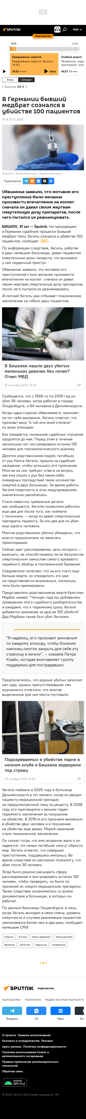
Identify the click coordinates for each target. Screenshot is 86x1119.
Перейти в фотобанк (50, 173)
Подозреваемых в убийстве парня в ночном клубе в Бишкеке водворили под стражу (43, 765)
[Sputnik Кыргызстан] (12, 31)
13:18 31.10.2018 (12, 119)
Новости (9, 936)
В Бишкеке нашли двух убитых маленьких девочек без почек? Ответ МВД (37, 371)
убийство (25, 944)
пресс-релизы (12, 1046)
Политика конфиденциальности (44, 1046)
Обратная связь (12, 1071)
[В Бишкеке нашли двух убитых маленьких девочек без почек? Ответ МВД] (43, 333)
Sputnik (9, 173)
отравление (58, 944)
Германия (9, 944)
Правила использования (34, 1035)
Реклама (47, 1041)
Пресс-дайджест (41, 936)
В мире (23, 936)
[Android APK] (15, 1083)
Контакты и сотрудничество (21, 1041)
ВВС (44, 241)
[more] (79, 385)
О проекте (9, 1035)
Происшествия (64, 936)
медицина (41, 944)
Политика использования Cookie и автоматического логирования (25, 1054)
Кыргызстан (11, 999)
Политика (33, 999)
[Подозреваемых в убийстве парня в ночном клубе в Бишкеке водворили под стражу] (43, 727)
